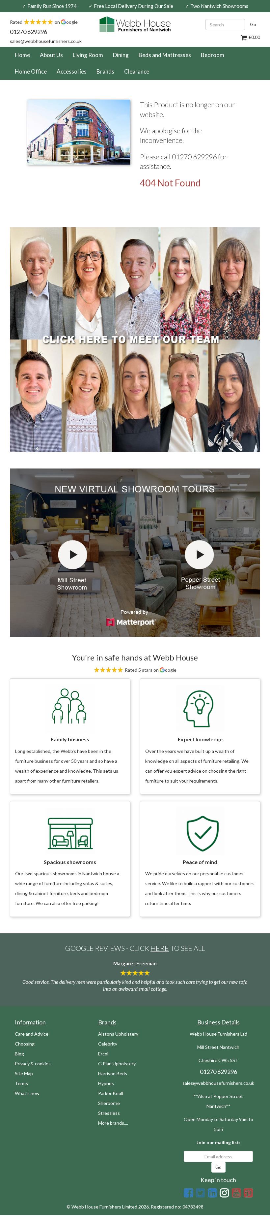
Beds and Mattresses (165, 54)
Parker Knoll (110, 1093)
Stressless (109, 1113)
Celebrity (107, 1044)
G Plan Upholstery (117, 1063)
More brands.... (113, 1123)
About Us (51, 54)
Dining (121, 54)
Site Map (24, 1073)
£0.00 (254, 37)
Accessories (72, 71)
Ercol (103, 1053)
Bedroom (212, 54)
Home (25, 54)
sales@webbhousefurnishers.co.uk (46, 41)
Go (253, 24)
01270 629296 (28, 31)
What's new (27, 1093)
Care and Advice (31, 1034)
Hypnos (106, 1083)
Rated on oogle (44, 22)
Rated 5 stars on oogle (150, 670)
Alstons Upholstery (118, 1034)
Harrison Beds (112, 1073)
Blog (19, 1053)
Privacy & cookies (33, 1063)
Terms (21, 1083)
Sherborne (109, 1103)
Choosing (25, 1044)
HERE (159, 948)
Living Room (88, 54)
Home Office (31, 71)
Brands (105, 71)
